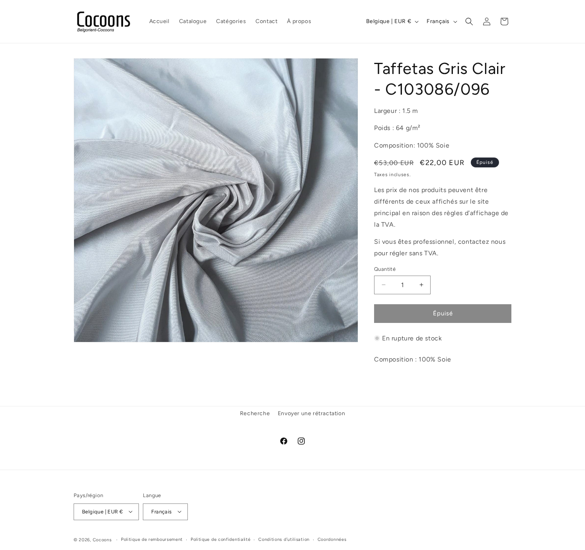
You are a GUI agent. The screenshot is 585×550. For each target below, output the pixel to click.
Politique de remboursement (152, 539)
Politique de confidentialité (221, 539)
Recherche (255, 413)
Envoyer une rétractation (311, 413)
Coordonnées (332, 539)
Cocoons (102, 539)
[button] (469, 21)
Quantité (385, 269)
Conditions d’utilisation (284, 539)
